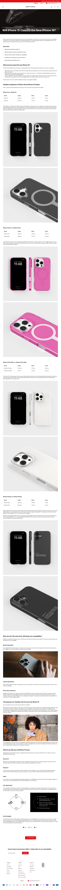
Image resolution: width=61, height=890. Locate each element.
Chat (19, 866)
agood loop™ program (35, 788)
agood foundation (10, 868)
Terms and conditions (22, 877)
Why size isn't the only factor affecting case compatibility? (16, 54)
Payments (20, 870)
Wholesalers (32, 868)
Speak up (20, 868)
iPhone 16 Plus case (48, 516)
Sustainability (9, 866)
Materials (8, 873)
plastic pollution (14, 710)
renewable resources (33, 743)
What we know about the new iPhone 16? (12, 49)
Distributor (31, 866)
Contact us (20, 865)
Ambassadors (32, 870)
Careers (8, 870)
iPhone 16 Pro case (25, 243)
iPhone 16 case (49, 108)
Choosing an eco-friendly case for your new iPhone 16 (15, 57)
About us (8, 865)
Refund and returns (21, 875)
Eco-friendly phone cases (8, 742)
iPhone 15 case (15, 788)
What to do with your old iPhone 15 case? (12, 60)
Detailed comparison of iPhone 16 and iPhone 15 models (15, 52)
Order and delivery (21, 873)
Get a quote (32, 865)
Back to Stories (31, 837)
